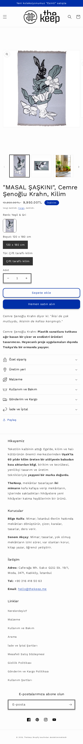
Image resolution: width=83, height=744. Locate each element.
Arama (12, 636)
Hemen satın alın (41, 304)
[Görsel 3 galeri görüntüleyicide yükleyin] (63, 166)
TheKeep (28, 737)
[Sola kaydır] (4, 167)
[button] (5, 17)
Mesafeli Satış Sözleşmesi (26, 654)
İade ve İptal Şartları (22, 645)
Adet (6, 270)
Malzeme (14, 619)
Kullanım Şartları (20, 680)
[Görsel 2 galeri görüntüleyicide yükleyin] (41, 166)
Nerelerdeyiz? (17, 610)
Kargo (21, 208)
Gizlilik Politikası (19, 662)
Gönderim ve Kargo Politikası (28, 671)
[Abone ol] (70, 705)
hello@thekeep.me (32, 589)
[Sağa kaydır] (79, 167)
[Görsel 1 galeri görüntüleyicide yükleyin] (19, 166)
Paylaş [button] (11, 419)
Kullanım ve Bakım (21, 628)
